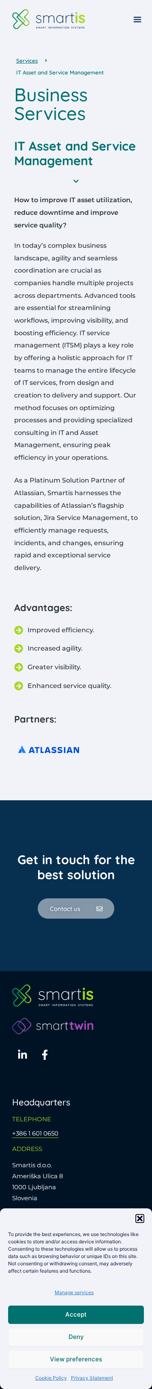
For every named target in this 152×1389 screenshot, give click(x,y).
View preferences (76, 1359)
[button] (140, 1218)
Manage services (74, 1292)
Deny (76, 1337)
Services (27, 60)
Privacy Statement (92, 1378)
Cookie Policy (51, 1378)
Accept (76, 1314)
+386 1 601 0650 (35, 1133)
